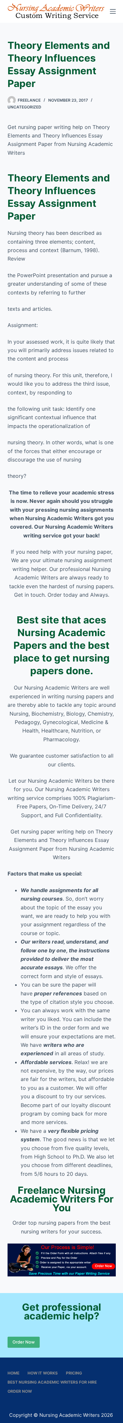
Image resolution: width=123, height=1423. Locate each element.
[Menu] (113, 11)
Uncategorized (24, 107)
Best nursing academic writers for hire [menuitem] (52, 1382)
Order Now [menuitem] (20, 1391)
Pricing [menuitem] (74, 1373)
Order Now (23, 1342)
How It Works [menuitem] (43, 1373)
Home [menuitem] (13, 1373)
